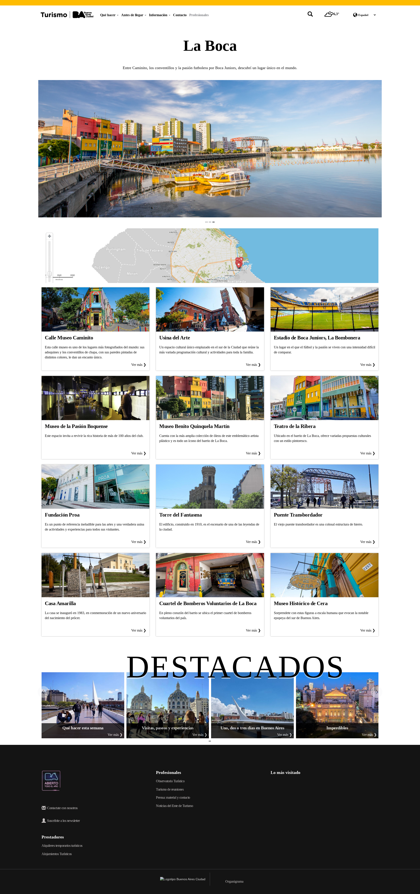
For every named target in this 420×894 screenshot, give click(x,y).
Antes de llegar (132, 15)
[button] (47, 148)
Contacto (180, 15)
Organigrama (234, 881)
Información (158, 15)
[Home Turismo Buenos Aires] (67, 14)
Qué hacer (108, 15)
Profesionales (199, 15)
